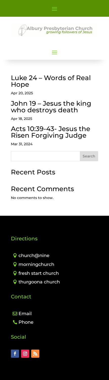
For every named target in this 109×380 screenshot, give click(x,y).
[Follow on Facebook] (15, 354)
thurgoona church (39, 282)
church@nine (34, 255)
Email (25, 313)
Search (89, 156)
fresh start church (39, 273)
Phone (26, 322)
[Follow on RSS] (35, 354)
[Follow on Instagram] (25, 354)
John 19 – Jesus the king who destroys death (51, 106)
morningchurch (36, 264)
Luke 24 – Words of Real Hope (51, 81)
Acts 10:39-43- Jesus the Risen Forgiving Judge (50, 132)
